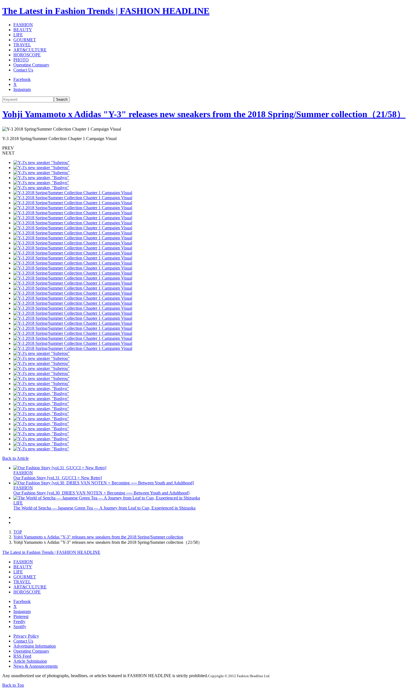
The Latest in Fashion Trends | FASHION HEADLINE (105, 11)
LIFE (18, 34)
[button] (205, 148)
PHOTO (21, 59)
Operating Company (31, 64)
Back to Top (13, 685)
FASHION (23, 24)
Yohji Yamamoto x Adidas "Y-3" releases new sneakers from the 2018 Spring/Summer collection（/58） (204, 114)
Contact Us (23, 70)
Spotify (19, 626)
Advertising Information (34, 646)
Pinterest (20, 616)
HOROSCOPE (27, 54)
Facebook (22, 79)
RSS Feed (22, 656)
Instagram (22, 89)
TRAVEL (22, 44)
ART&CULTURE (30, 49)
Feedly (19, 621)
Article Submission (30, 661)
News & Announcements (35, 666)
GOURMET (24, 39)
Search (61, 99)
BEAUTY (22, 29)
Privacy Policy (26, 636)
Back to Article (15, 458)
